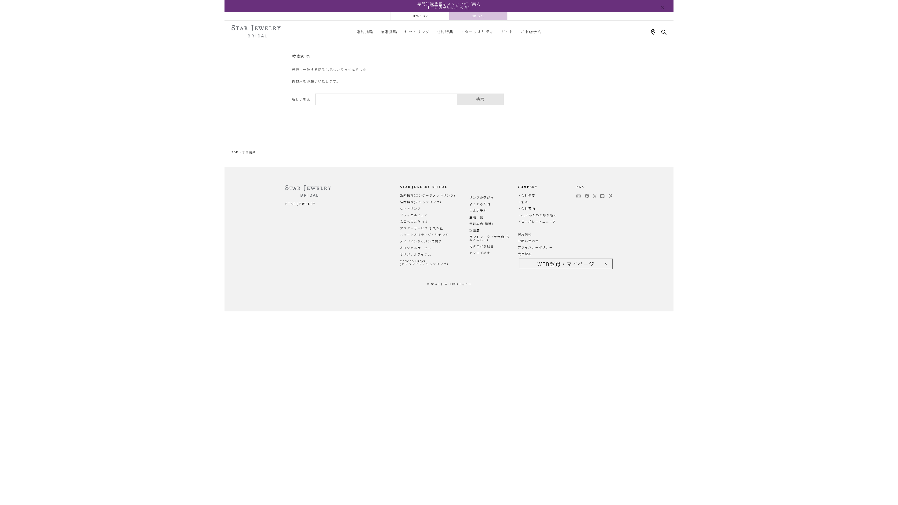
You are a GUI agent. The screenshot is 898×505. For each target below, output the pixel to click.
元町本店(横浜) (481, 223)
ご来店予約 (531, 31)
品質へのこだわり (414, 221)
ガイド (507, 31)
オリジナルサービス (415, 247)
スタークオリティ (477, 31)
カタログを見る (481, 246)
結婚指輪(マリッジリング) (420, 202)
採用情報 (525, 234)
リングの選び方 (481, 197)
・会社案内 (526, 208)
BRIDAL (478, 16)
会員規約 (525, 254)
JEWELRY (420, 16)
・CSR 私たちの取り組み (537, 215)
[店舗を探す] (653, 32)
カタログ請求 (479, 253)
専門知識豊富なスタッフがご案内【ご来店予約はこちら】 (449, 6)
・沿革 (523, 202)
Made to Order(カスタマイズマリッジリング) (424, 262)
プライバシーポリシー (535, 247)
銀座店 (474, 230)
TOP (235, 152)
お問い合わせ (528, 240)
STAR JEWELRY (300, 204)
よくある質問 (479, 204)
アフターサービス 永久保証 (421, 228)
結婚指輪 (388, 31)
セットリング (417, 31)
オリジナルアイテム (415, 254)
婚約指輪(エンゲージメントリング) (427, 195)
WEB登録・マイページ (565, 263)
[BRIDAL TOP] (256, 31)
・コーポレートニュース (537, 221)
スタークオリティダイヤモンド (424, 234)
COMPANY (528, 187)
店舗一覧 (476, 217)
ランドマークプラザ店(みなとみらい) (489, 238)
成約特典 (445, 31)
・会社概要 (526, 195)
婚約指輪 (365, 31)
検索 (480, 99)
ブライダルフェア (414, 215)
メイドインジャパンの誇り (421, 241)
